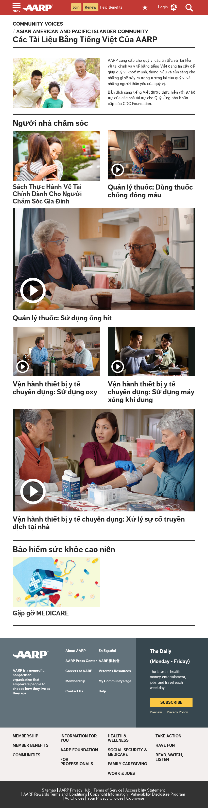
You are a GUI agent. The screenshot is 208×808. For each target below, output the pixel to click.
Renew (90, 7)
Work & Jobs (121, 773)
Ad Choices (74, 798)
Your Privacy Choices (105, 798)
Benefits (115, 7)
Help (103, 7)
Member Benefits (30, 745)
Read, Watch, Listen (169, 757)
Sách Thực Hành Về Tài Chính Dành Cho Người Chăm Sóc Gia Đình (47, 194)
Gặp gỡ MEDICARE (41, 613)
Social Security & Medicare (127, 752)
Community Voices (38, 24)
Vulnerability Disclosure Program (158, 794)
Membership (25, 736)
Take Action (168, 736)
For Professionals (76, 761)
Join (76, 7)
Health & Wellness (118, 738)
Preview (156, 712)
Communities (26, 755)
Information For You (78, 738)
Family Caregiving (127, 764)
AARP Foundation (79, 750)
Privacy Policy (177, 712)
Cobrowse (135, 798)
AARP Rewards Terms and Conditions (55, 794)
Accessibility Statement (145, 790)
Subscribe (171, 702)
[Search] (189, 7)
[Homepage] (40, 7)
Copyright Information (109, 794)
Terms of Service (108, 790)
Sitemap (49, 790)
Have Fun (165, 745)
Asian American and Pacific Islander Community (82, 31)
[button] (17, 8)
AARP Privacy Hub (75, 790)
